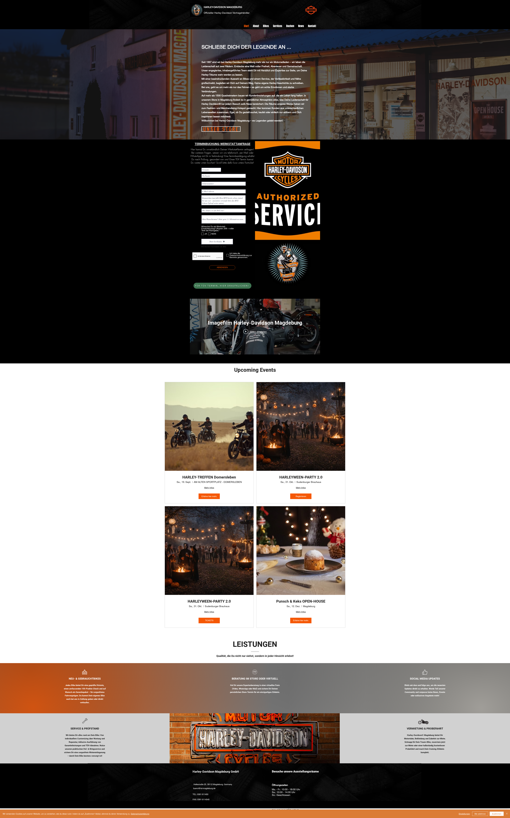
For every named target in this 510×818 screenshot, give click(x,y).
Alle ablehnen (480, 813)
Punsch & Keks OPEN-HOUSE (300, 601)
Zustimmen (496, 813)
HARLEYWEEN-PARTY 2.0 (300, 477)
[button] (266, 26)
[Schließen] (506, 814)
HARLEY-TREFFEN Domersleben (209, 477)
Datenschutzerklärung (140, 813)
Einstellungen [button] (464, 813)
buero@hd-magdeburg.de (204, 788)
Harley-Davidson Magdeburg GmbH (216, 771)
